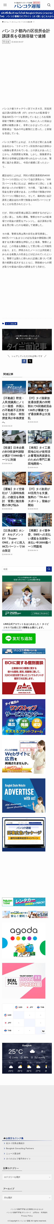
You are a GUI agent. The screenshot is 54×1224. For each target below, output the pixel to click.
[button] (24, 361)
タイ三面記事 (11, 323)
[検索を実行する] (49, 569)
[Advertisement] (27, 74)
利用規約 (44, 1212)
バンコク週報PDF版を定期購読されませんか (27, 1209)
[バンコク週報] (27, 5)
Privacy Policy (27, 1216)
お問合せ (36, 1212)
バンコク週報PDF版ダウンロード (18, 1212)
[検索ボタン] (49, 5)
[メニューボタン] (5, 5)
